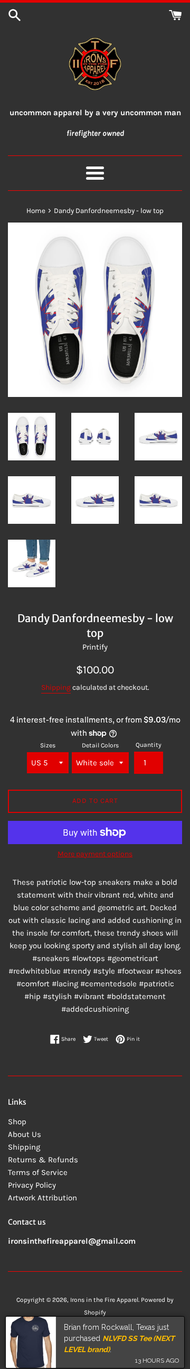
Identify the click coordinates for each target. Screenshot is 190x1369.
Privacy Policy (32, 1185)
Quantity (149, 744)
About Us (24, 1134)
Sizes (47, 745)
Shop (17, 1121)
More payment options (95, 853)
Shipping (56, 687)
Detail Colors (100, 745)
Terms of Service (38, 1172)
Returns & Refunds (43, 1159)
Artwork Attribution (42, 1197)
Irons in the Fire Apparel (104, 1299)
